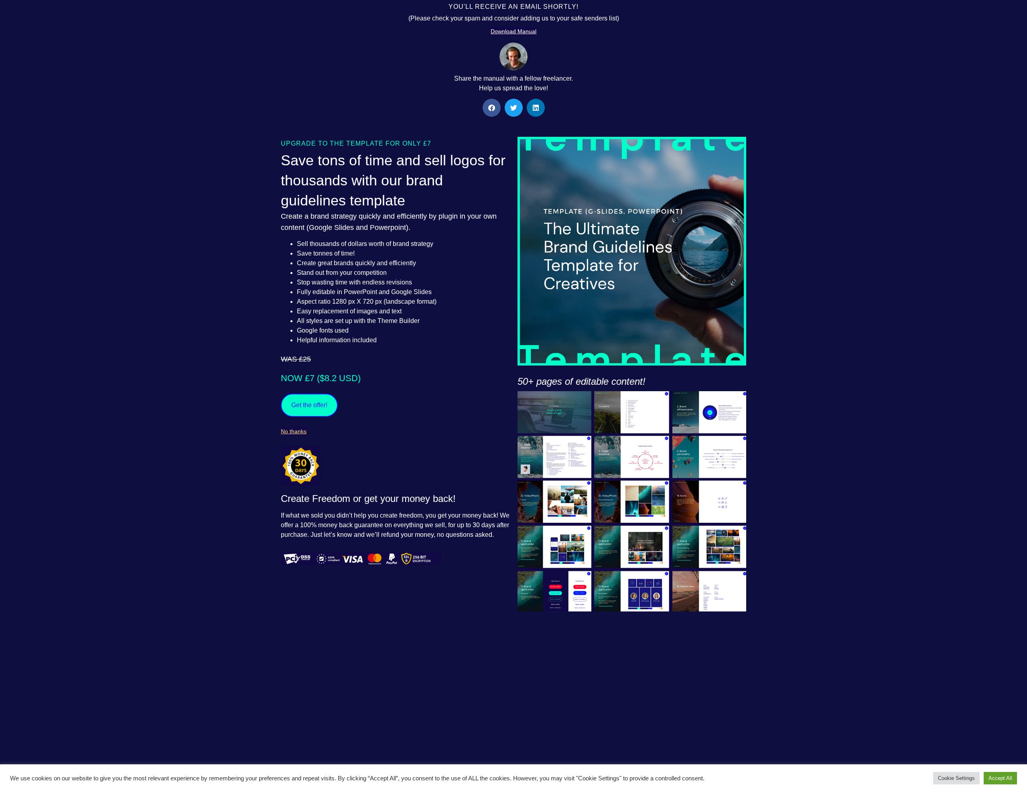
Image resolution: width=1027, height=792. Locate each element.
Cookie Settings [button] (956, 778)
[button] (492, 108)
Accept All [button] (1000, 778)
